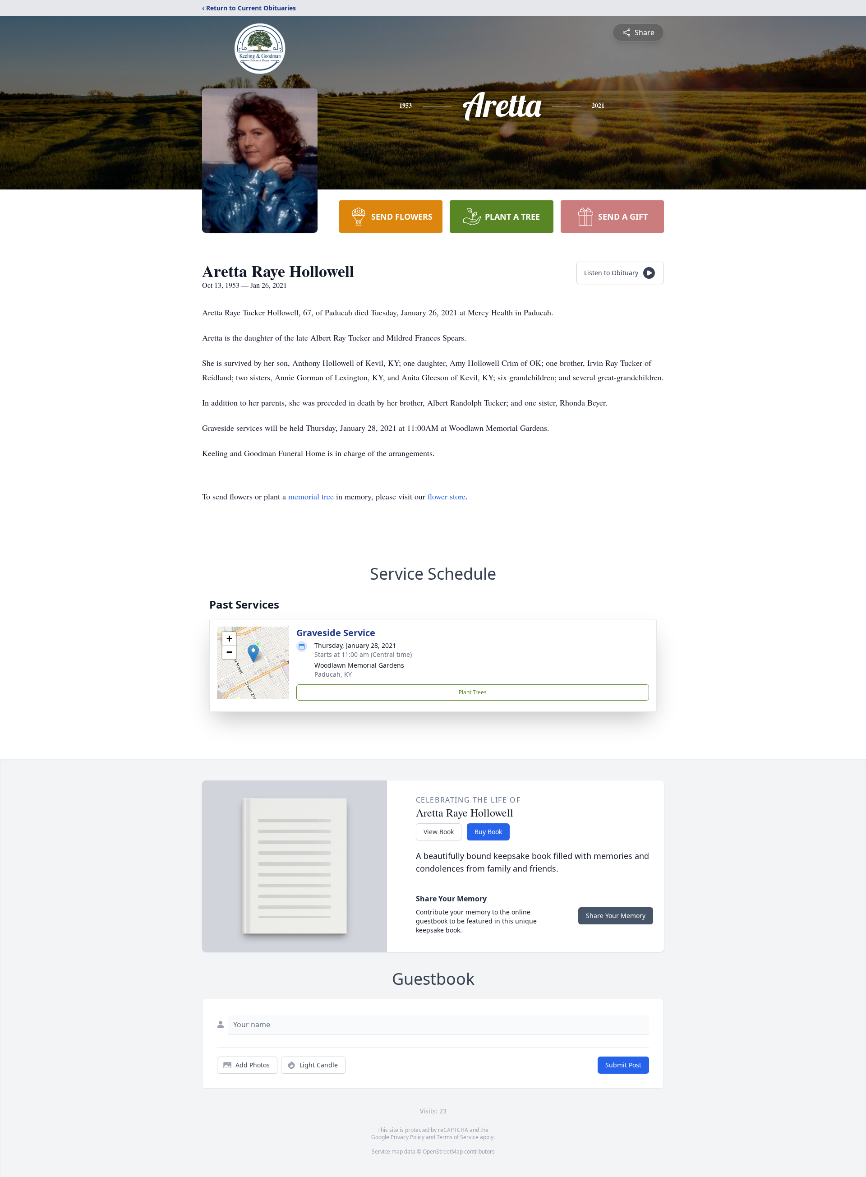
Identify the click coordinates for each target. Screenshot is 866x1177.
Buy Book (488, 831)
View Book (439, 831)
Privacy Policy (407, 1137)
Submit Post (623, 1065)
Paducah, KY (333, 674)
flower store (446, 496)
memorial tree (311, 496)
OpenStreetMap (443, 1151)
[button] (253, 653)
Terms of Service (458, 1137)
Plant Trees (473, 692)
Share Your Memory (615, 915)
